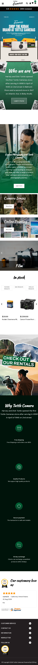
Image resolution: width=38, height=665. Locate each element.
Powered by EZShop (30, 662)
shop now (9, 206)
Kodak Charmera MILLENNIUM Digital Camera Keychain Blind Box (10, 319)
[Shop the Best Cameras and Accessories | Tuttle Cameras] (17, 3)
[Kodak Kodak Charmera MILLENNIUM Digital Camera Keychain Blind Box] (10, 304)
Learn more (19, 101)
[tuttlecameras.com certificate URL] (19, 609)
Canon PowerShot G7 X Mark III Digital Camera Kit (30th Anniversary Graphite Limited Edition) (28, 319)
